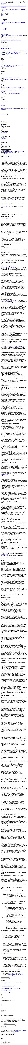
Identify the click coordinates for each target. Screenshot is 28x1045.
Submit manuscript (4, 14)
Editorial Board (11, 6)
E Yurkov (7, 79)
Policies (19, 6)
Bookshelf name (4, 146)
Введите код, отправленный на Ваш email (10, 1031)
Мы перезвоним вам (5, 978)
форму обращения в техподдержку (15, 974)
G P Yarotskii (3, 68)
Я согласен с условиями (7, 1030)
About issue (5, 45)
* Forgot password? (8, 156)
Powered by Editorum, (9, 152)
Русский (5, 19)
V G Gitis (3, 79)
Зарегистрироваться (10, 1034)
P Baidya (25, 79)
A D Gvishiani (10, 93)
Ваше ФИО (3, 1010)
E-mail (2, 1025)
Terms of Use (3, 3)
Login (2, 156)
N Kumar (21, 79)
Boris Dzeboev (4, 127)
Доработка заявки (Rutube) (6, 992)
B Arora (12, 79)
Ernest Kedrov (4, 132)
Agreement (3, 151)
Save (5, 147)
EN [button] (1, 16)
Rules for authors (4, 6)
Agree (2, 4)
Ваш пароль (3, 1026)
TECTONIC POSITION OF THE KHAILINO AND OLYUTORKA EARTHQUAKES (12, 66)
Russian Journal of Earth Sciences (15, 35)
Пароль (2, 1042)
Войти (7, 1043)
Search (2, 11)
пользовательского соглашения (19, 1030)
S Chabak (16, 79)
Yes (1, 1003)
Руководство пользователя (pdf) (8, 986)
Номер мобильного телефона (7, 1015)
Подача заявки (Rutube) (6, 990)
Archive (16, 6)
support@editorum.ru (16, 973)
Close (2, 147)
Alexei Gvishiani (4, 122)
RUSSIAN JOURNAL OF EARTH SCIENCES (11, 40)
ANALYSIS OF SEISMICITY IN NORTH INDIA (11, 77)
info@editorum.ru (7, 218)
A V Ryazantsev (10, 57)
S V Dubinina (4, 57)
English (4, 20)
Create (5, 153)
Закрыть (2, 1034)
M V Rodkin (3, 93)
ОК (14, 1032)
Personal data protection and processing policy (14, 151)
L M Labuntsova (16, 93)
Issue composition (6, 44)
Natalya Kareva (4, 137)
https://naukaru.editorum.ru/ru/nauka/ (17, 258)
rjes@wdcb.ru (3, 124)
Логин (2, 1041)
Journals (5, 35)
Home (2, 35)
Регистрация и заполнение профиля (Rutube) (10, 988)
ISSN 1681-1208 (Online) (6, 149)
